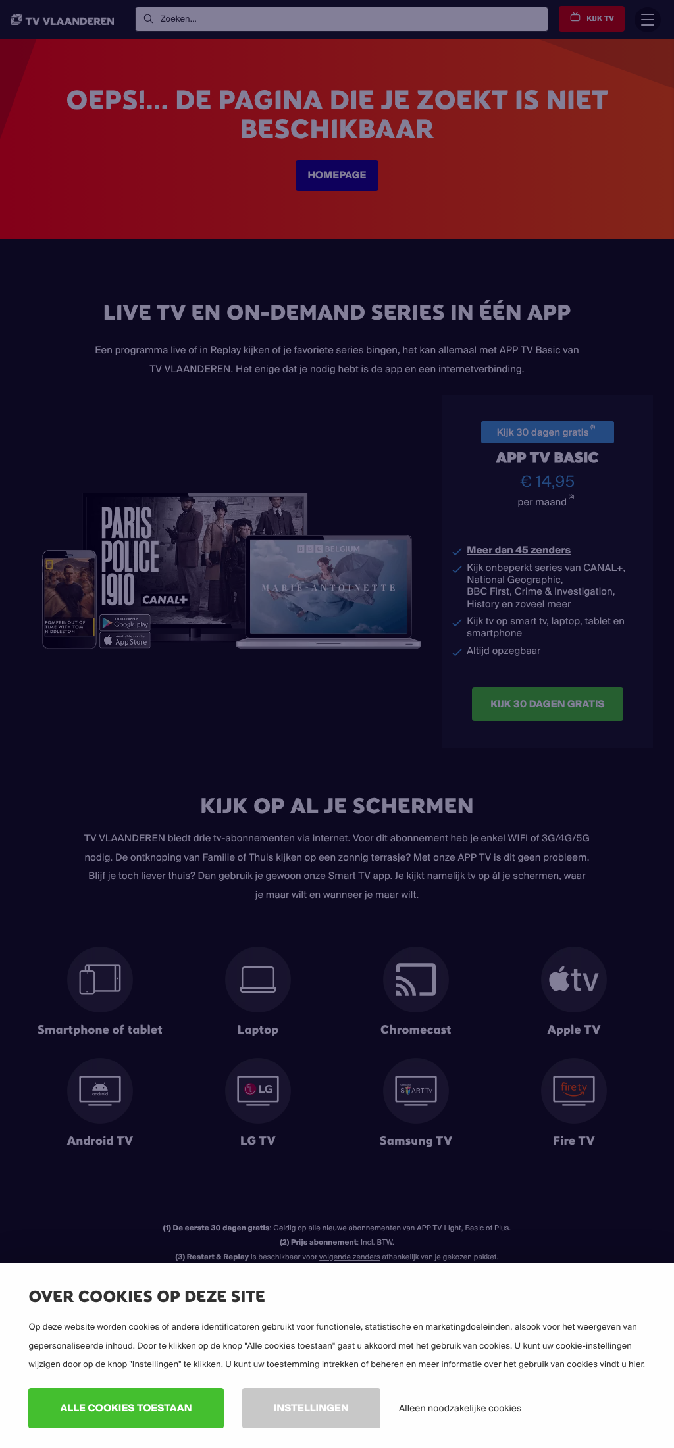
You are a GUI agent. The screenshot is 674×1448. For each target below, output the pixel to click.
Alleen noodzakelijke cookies (460, 1408)
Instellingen (311, 1407)
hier (636, 1364)
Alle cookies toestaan (126, 1407)
